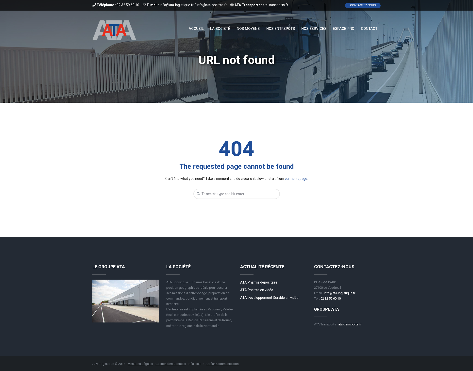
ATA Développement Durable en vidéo (269, 297)
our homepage (296, 178)
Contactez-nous (363, 5)
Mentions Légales (140, 363)
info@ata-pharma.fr (212, 5)
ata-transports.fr (275, 5)
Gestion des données (170, 363)
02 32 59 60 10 (128, 5)
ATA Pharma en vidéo (256, 290)
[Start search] (197, 194)
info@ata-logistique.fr (177, 5)
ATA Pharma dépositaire (258, 282)
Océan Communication (222, 363)
